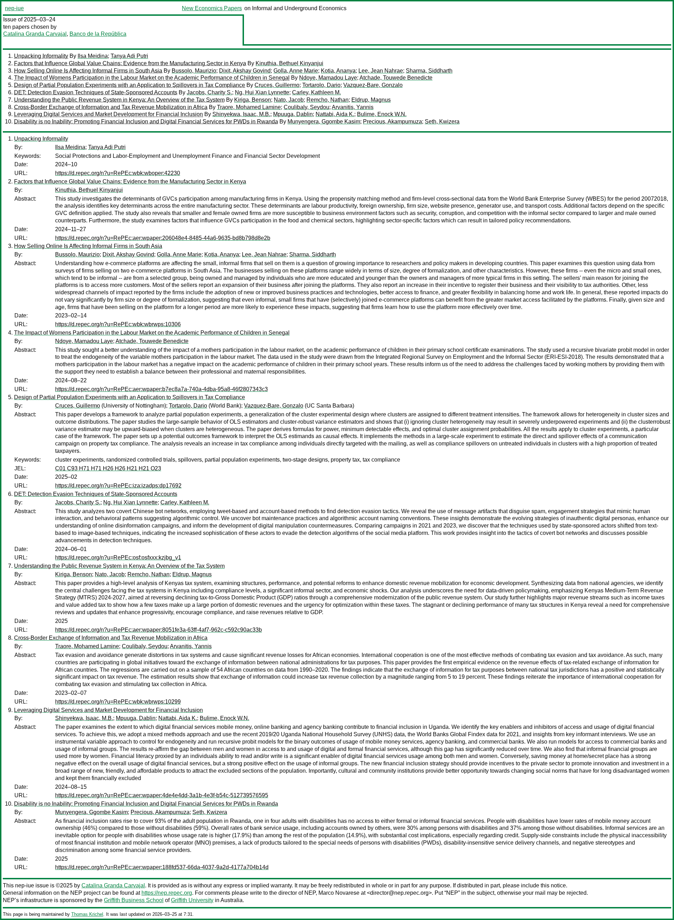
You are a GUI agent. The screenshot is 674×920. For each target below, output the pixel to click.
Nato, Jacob (289, 100)
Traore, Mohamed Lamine (249, 107)
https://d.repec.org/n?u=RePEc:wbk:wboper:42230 (117, 173)
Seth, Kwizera (442, 122)
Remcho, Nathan (327, 100)
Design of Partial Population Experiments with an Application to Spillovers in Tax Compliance (129, 85)
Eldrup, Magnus (371, 100)
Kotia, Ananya (338, 71)
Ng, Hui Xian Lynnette (262, 92)
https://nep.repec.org (166, 893)
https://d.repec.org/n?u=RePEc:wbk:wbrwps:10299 (118, 702)
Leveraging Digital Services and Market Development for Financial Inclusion (108, 114)
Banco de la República (98, 34)
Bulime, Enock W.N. (382, 114)
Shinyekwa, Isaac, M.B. (241, 114)
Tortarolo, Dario (321, 85)
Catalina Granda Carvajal (35, 34)
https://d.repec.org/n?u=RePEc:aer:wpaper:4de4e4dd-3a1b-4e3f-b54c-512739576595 (161, 795)
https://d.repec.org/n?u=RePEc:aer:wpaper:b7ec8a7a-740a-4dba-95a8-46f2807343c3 (161, 389)
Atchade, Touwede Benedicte (395, 78)
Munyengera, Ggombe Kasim (324, 122)
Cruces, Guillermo (277, 85)
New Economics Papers (212, 8)
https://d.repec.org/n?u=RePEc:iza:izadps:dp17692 (118, 486)
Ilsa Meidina (93, 56)
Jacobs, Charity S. (209, 92)
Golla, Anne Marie (295, 71)
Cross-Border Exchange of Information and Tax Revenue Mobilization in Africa (110, 107)
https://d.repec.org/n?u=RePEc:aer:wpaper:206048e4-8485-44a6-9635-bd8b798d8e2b (162, 238)
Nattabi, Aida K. (335, 114)
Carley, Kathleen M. (316, 92)
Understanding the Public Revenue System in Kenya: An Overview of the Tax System (119, 100)
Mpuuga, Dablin (293, 114)
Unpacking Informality (41, 56)
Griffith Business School (134, 900)
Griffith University (192, 900)
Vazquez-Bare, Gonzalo (373, 85)
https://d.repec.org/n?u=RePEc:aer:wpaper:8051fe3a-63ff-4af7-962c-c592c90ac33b (158, 630)
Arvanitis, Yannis (353, 107)
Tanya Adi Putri (129, 56)
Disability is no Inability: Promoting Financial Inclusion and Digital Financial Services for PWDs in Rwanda (146, 122)
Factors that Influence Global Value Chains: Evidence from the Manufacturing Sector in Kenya (130, 63)
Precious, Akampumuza (392, 122)
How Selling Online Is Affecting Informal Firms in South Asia (88, 71)
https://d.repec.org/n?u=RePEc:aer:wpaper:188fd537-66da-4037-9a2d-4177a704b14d (162, 867)
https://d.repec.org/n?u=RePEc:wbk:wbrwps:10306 (118, 324)
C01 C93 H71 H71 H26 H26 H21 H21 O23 (108, 468)
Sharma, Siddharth (429, 71)
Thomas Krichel (87, 914)
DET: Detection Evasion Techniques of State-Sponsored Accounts (95, 92)
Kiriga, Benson (252, 100)
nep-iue (14, 8)
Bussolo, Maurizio (194, 71)
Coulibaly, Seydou (306, 107)
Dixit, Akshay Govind (245, 71)
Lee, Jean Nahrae (380, 71)
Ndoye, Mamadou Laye (328, 78)
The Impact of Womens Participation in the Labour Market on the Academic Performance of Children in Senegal (152, 78)
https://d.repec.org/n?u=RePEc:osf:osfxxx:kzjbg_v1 (118, 557)
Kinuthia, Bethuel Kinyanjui (289, 63)
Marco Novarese (338, 893)
